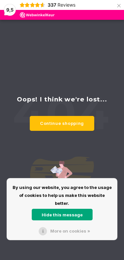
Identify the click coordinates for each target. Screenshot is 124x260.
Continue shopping (62, 123)
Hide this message (62, 214)
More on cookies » (70, 231)
